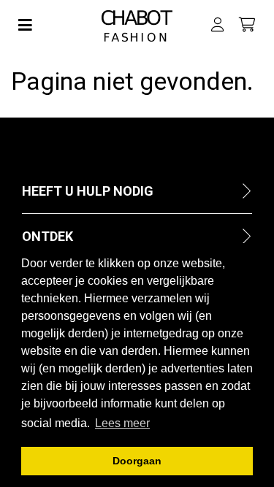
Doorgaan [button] (137, 461)
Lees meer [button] (122, 423)
